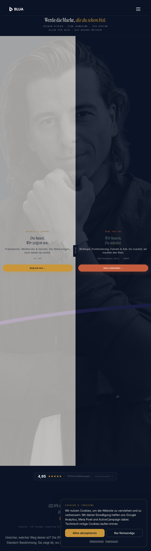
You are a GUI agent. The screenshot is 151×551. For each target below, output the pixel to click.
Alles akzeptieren (85, 533)
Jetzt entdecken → (113, 268)
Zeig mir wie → (38, 268)
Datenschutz (97, 541)
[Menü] (138, 9)
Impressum (111, 541)
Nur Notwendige (124, 533)
